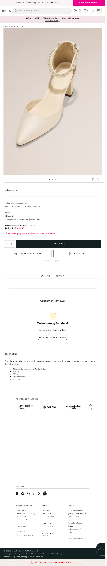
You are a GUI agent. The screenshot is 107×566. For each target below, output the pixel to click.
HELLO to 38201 (48, 526)
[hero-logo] (6, 11)
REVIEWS (45, 276)
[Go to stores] (75, 11)
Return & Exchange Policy (25, 514)
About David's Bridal (75, 511)
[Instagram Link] (28, 493)
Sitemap (39, 557)
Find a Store (20, 532)
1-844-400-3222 (48, 536)
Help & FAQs (46, 514)
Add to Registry (52, 261)
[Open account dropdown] (80, 11)
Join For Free (48, 3)
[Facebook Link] (17, 493)
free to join (30, 226)
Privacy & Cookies (11, 554)
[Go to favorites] (86, 11)
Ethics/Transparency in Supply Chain (19, 557)
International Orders (23, 520)
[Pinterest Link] (22, 493)
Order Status (21, 511)
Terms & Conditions (28, 554)
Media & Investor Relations (77, 538)
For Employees (72, 529)
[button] (9, 244)
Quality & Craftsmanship (76, 514)
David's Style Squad (74, 523)
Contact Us (46, 511)
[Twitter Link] (39, 493)
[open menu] (99, 10)
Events (69, 520)
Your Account (21, 517)
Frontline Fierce (73, 517)
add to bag (58, 244)
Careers (70, 526)
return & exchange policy (21, 206)
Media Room (72, 532)
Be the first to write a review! (52, 337)
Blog (69, 535)
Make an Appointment (24, 535)
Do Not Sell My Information (49, 554)
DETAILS (60, 276)
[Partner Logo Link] (26, 407)
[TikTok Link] (33, 493)
